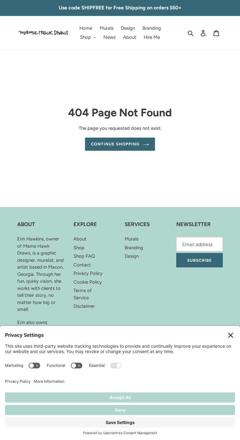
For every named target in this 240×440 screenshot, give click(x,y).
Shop (78, 247)
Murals (131, 239)
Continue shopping (115, 144)
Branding (134, 247)
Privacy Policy (87, 273)
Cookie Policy (87, 282)
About (80, 239)
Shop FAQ (84, 256)
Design (132, 256)
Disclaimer (84, 306)
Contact (82, 265)
